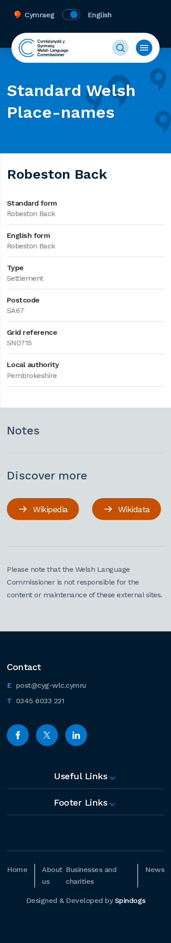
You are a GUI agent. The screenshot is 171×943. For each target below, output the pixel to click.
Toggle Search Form (120, 48)
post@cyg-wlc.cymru (46, 685)
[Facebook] (18, 735)
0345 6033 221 (35, 700)
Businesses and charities (91, 875)
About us (52, 875)
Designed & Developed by (85, 900)
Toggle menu (144, 48)
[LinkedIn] (76, 735)
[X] (47, 735)
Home (17, 869)
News (154, 869)
